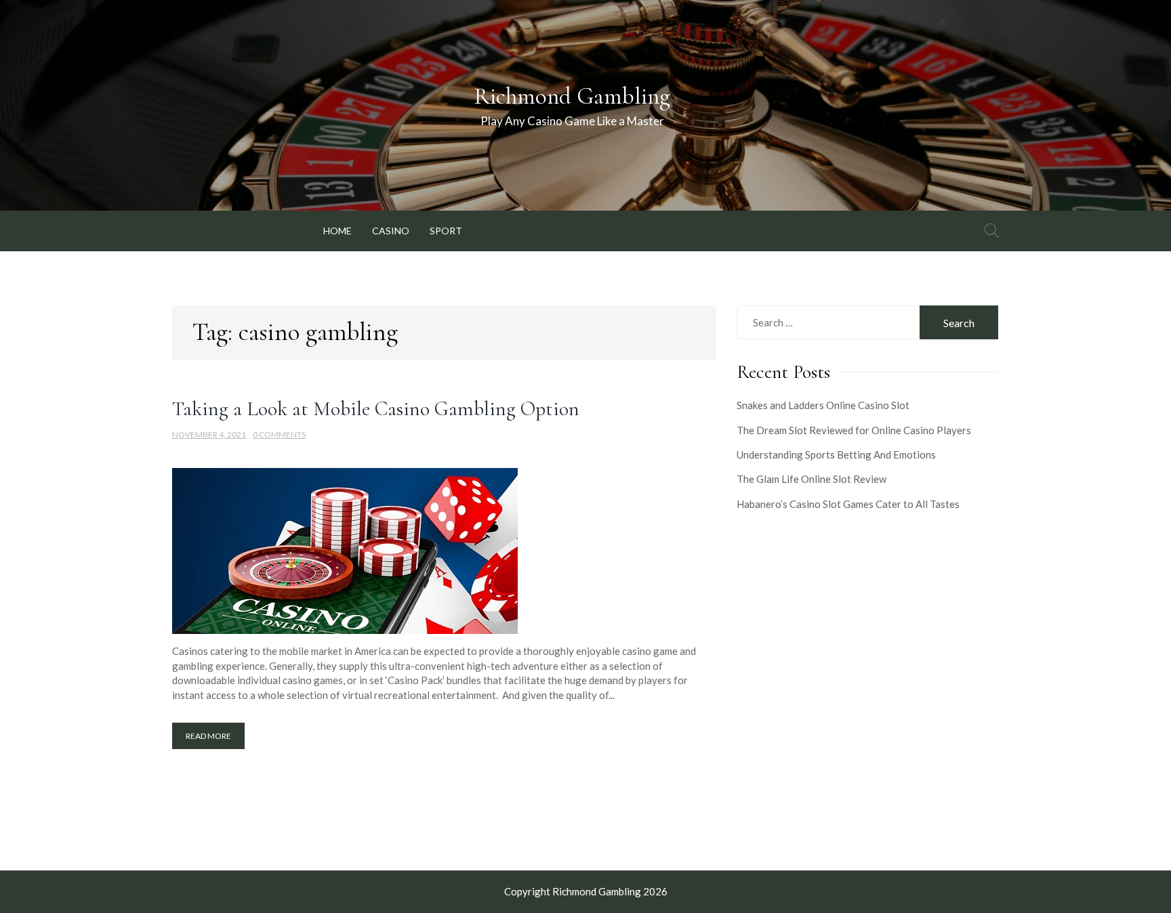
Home (337, 230)
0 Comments (279, 434)
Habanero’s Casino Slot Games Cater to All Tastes (848, 504)
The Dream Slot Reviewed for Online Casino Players (854, 430)
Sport (446, 230)
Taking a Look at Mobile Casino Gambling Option (375, 408)
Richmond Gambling (572, 96)
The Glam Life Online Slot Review (811, 479)
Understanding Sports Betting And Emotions (836, 454)
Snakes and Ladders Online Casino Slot (823, 405)
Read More (208, 736)
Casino (390, 230)
